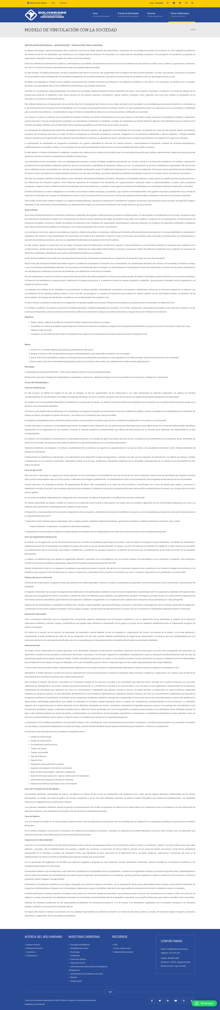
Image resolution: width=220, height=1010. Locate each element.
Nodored (41, 1004)
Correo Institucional (122, 948)
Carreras (154, 14)
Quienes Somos (33, 945)
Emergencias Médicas (80, 945)
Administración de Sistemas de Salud (86, 974)
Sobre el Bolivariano (180, 14)
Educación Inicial (77, 963)
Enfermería (75, 955)
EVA (53, 3)
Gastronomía (76, 981)
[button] (204, 1003)
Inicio (101, 14)
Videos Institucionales (123, 952)
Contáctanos (31, 955)
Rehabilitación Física (79, 948)
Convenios (30, 952)
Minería (73, 977)
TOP (110, 992)
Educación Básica (78, 959)
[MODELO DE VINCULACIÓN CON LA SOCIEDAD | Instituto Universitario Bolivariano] (46, 15)
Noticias (63, 3)
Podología (74, 952)
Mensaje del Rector (34, 948)
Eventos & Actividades (128, 14)
